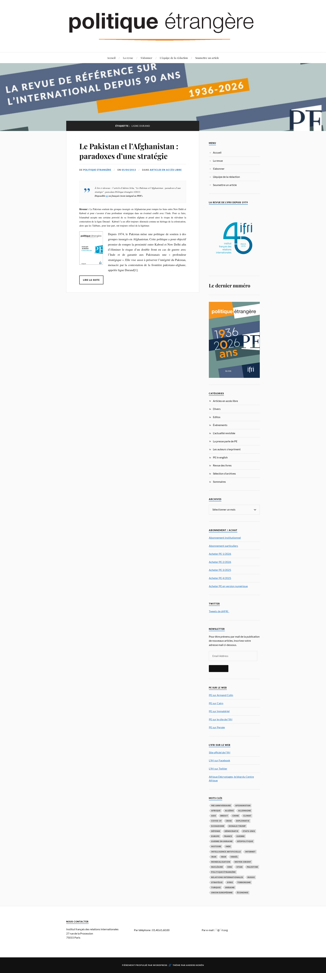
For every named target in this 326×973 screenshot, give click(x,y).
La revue (128, 58)
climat (247, 816)
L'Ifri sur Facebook (219, 760)
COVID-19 (216, 821)
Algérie (229, 810)
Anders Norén (195, 965)
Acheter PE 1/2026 (220, 553)
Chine (235, 816)
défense (215, 831)
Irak (213, 857)
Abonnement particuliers (223, 545)
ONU (229, 867)
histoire (216, 846)
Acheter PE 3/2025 (220, 569)
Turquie (216, 887)
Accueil (111, 58)
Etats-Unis (249, 831)
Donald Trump (237, 826)
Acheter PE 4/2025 (220, 578)
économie (242, 892)
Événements (220, 425)
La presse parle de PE (225, 441)
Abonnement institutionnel (225, 537)
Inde (228, 846)
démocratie (231, 831)
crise (229, 821)
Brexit (224, 816)
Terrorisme (244, 882)
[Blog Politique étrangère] (163, 26)
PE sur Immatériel (219, 711)
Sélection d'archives (224, 473)
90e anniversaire (221, 805)
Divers (217, 408)
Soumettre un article (207, 58)
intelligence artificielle (226, 852)
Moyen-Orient (243, 862)
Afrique (216, 810)
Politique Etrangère (97, 169)
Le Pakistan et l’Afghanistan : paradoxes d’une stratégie (128, 151)
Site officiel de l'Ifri (219, 752)
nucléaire (217, 867)
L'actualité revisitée (224, 433)
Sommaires (219, 481)
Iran (223, 857)
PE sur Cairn (216, 703)
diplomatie (242, 821)
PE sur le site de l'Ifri (220, 719)
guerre (241, 836)
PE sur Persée (217, 727)
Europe (215, 836)
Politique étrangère (223, 872)
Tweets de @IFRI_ (219, 611)
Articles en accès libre (166, 169)
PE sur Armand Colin (221, 695)
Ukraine (230, 887)
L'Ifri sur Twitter (218, 768)
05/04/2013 (129, 169)
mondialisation (220, 862)
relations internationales (227, 877)
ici (107, 195)
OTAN (239, 867)
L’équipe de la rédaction (174, 58)
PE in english (220, 457)
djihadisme (217, 826)
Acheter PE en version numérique (228, 586)
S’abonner (146, 58)
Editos (216, 417)
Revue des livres (222, 465)
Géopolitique (245, 841)
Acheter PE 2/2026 (220, 561)
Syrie (230, 882)
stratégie (217, 882)
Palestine (252, 867)
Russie (251, 877)
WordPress (160, 965)
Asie (213, 816)
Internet (250, 852)
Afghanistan (242, 805)
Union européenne (222, 892)
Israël (234, 857)
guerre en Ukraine (222, 841)
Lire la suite (91, 280)
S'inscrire (218, 668)
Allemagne (244, 810)
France (228, 836)
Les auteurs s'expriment (227, 449)
